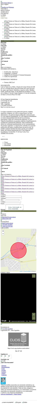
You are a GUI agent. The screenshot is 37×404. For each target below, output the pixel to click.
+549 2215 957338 (7, 226)
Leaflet (20, 271)
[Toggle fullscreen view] (33, 276)
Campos (3, 372)
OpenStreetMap (27, 271)
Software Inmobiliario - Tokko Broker (11, 394)
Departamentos (5, 367)
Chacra (3, 373)
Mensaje (3, 209)
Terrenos (3, 365)
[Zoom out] (33, 318)
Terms (27, 321)
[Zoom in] (33, 314)
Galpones (4, 375)
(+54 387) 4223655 (7, 329)
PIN (2, 200)
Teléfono (3, 198)
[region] (18, 297)
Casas (3, 368)
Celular (3, 202)
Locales (3, 370)
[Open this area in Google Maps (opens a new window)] (4, 321)
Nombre (3, 196)
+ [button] (3, 231)
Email (2, 203)
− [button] (3, 234)
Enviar (2, 211)
